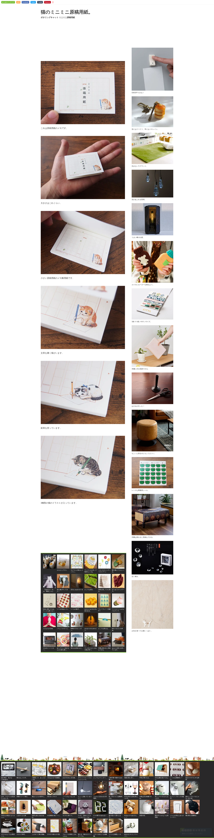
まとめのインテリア (8, 2)
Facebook (25, 2)
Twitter (33, 2)
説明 (18, 2)
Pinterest (47, 2)
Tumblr (40, 2)
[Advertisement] (83, 40)
